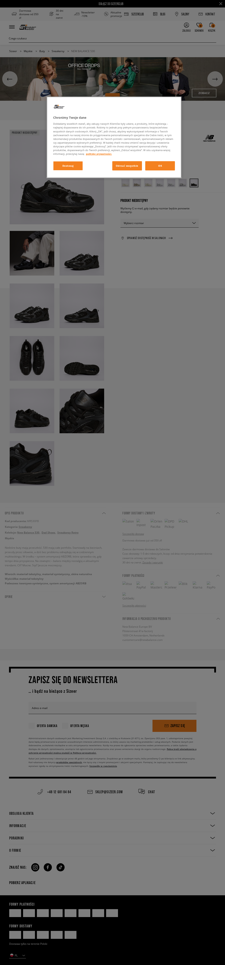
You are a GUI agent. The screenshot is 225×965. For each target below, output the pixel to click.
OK (160, 165)
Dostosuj (68, 165)
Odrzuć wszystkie (127, 165)
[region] (114, 137)
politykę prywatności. (99, 153)
